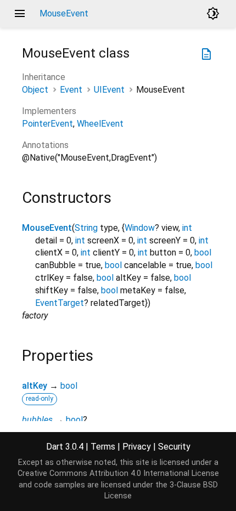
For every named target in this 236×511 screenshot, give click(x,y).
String (86, 228)
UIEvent (109, 89)
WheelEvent (100, 123)
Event (71, 89)
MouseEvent (47, 228)
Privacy (136, 446)
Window (140, 228)
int (187, 228)
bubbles (37, 420)
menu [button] (19, 13)
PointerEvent (47, 123)
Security (174, 446)
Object (35, 89)
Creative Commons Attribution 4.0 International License (118, 473)
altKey (34, 386)
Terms (103, 446)
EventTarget (59, 303)
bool (202, 252)
